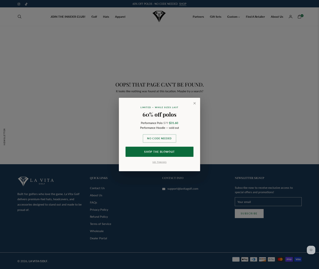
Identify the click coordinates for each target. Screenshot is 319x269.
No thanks (159, 162)
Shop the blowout (159, 151)
